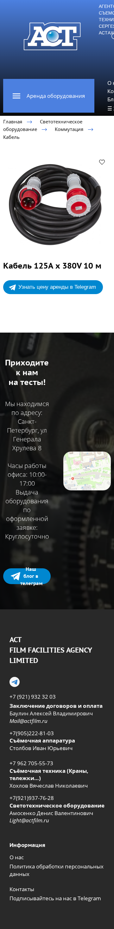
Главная (12, 121)
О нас (17, 857)
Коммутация (69, 129)
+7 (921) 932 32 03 (33, 696)
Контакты (22, 889)
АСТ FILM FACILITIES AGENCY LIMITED (51, 650)
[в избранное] (102, 162)
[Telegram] (15, 682)
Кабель (11, 136)
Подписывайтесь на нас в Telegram (55, 898)
